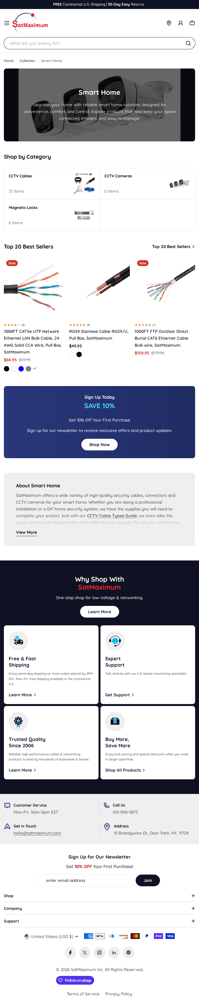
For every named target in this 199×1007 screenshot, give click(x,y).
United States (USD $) (52, 936)
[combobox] (99, 43)
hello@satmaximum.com (37, 832)
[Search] (188, 43)
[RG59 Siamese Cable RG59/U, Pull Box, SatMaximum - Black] (79, 354)
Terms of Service (83, 993)
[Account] (180, 23)
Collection (27, 61)
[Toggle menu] (7, 23)
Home (9, 61)
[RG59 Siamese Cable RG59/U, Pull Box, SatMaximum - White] (72, 354)
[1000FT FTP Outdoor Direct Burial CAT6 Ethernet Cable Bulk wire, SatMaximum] (165, 288)
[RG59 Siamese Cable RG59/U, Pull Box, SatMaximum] (99, 288)
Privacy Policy (118, 993)
